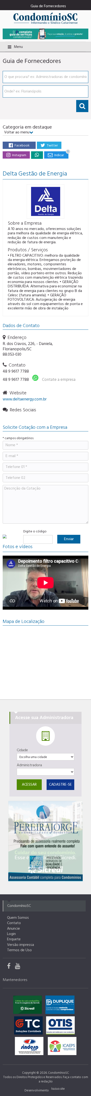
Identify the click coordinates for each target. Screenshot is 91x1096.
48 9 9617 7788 (16, 371)
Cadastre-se (60, 785)
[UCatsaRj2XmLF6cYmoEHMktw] (19, 967)
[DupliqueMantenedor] (61, 1006)
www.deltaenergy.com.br (25, 399)
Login (11, 934)
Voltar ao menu (16, 132)
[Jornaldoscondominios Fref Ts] (11, 967)
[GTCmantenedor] (29, 1027)
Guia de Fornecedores (48, 6)
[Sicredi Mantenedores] (28, 1006)
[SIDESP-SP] (30, 1047)
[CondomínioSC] (45, 18)
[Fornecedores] (45, 33)
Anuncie (13, 929)
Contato (14, 923)
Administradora (29, 765)
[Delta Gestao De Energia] (37, 155)
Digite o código (35, 531)
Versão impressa (20, 945)
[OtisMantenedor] (61, 1027)
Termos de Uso (19, 950)
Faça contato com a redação (63, 1079)
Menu (18, 47)
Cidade (22, 750)
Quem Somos (18, 918)
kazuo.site (58, 1088)
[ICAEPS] (62, 1047)
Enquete (14, 939)
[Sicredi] (45, 841)
